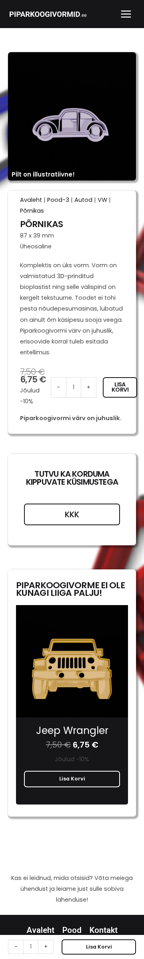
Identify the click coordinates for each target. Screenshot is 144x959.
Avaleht (31, 200)
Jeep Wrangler (72, 730)
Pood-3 (58, 200)
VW (102, 200)
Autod (83, 200)
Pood (72, 930)
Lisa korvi (120, 387)
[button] (11, 719)
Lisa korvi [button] (72, 778)
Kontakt (104, 930)
